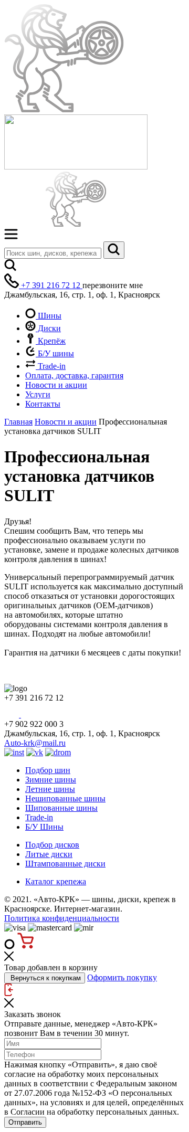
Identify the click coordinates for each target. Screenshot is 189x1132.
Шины (48, 315)
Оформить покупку (122, 977)
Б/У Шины (44, 826)
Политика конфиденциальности (61, 918)
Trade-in (51, 366)
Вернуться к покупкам (44, 978)
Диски (48, 328)
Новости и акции (56, 384)
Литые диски (48, 854)
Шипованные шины (61, 807)
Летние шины (50, 789)
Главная (18, 421)
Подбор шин (47, 770)
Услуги (37, 394)
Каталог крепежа (55, 881)
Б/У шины (55, 353)
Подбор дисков (52, 844)
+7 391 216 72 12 (50, 285)
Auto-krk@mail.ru (35, 742)
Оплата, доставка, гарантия (74, 375)
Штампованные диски (65, 863)
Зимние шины (50, 779)
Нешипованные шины (65, 798)
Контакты (42, 403)
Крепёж (51, 340)
